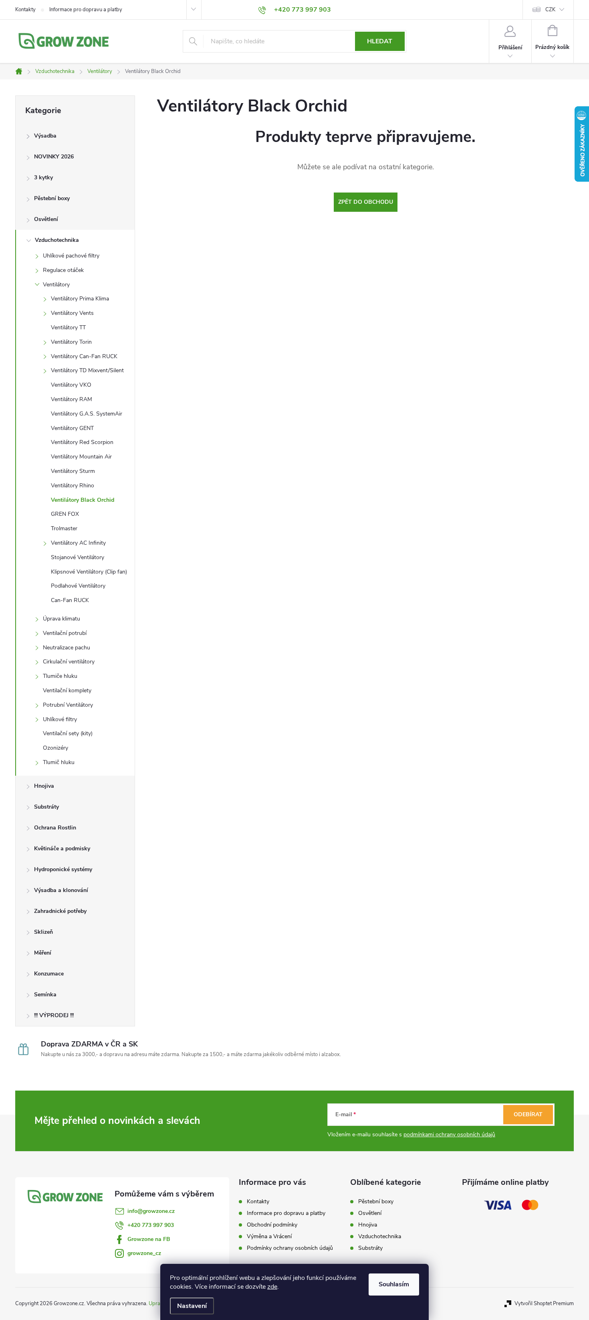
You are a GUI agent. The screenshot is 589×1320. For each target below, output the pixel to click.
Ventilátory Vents (72, 313)
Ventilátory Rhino (72, 485)
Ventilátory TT (68, 327)
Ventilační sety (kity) (68, 733)
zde (272, 1286)
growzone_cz (144, 1253)
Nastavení (192, 1306)
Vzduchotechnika (57, 240)
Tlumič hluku (59, 762)
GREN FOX (65, 514)
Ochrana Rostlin (55, 827)
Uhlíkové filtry (60, 719)
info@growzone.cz (151, 1211)
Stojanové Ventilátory (77, 557)
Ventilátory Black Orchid (82, 500)
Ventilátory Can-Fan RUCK (84, 356)
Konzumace (49, 973)
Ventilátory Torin (71, 342)
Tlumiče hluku (60, 676)
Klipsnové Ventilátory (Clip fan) (89, 572)
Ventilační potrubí (65, 633)
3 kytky (43, 177)
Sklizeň (43, 932)
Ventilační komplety (67, 690)
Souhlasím (394, 1284)
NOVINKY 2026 (54, 156)
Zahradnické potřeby (60, 911)
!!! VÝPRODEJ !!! (54, 1015)
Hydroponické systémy (63, 869)
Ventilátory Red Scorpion (82, 442)
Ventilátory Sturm (73, 471)
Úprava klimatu (61, 618)
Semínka (45, 994)
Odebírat (528, 1114)
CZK (550, 9)
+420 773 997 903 (150, 1225)
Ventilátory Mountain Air (81, 456)
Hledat (379, 41)
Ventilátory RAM (71, 399)
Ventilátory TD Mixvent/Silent (87, 370)
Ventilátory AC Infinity (78, 543)
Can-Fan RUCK (70, 600)
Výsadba (45, 136)
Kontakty (25, 9)
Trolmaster (64, 528)
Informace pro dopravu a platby (85, 9)
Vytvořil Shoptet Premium (544, 1303)
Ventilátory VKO (71, 385)
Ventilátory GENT (72, 428)
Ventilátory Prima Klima (80, 298)
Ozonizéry (55, 748)
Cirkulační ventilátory (69, 661)
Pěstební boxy (52, 198)
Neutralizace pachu (66, 647)
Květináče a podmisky (62, 848)
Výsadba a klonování (61, 890)
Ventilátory (56, 284)
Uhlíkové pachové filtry (71, 256)
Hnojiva (44, 786)
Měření (42, 953)
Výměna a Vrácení (269, 1236)
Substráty (46, 807)
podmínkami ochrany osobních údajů (449, 1134)
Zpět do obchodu (365, 202)
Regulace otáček (63, 270)
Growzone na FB (148, 1239)
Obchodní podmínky (272, 1225)
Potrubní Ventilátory (68, 705)
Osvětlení (46, 219)
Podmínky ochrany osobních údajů (290, 1248)
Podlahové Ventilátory (78, 586)
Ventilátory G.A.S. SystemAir (86, 414)
